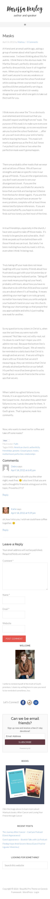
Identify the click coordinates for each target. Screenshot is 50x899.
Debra (14, 466)
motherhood (8, 454)
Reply (5, 494)
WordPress (28, 892)
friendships (7, 450)
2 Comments (32, 42)
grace (29, 450)
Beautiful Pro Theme (29, 888)
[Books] (25, 784)
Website (7, 623)
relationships (29, 454)
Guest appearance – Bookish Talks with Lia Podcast (25, 839)
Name (6, 594)
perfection (19, 454)
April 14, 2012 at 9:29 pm (23, 512)
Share (5, 440)
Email (6, 608)
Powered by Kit (25, 748)
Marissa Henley (25, 11)
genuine (16, 450)
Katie (14, 509)
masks (35, 450)
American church (21, 447)
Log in (36, 892)
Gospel (23, 450)
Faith (16, 444)
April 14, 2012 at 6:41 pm (23, 470)
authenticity (34, 447)
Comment (8, 560)
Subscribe (25, 742)
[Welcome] (25, 664)
